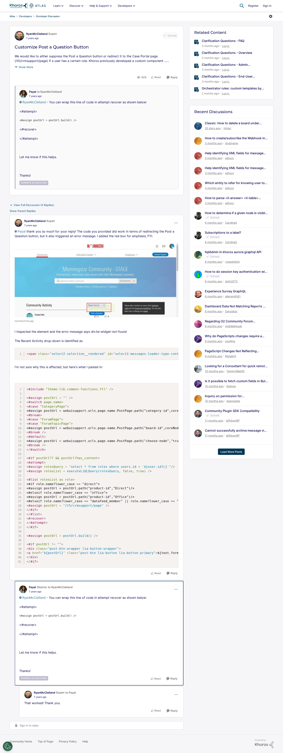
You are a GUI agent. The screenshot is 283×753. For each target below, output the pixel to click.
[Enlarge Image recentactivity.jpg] (96, 280)
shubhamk (231, 143)
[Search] (241, 5)
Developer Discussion (48, 16)
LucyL (226, 46)
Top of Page (45, 741)
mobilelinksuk (233, 326)
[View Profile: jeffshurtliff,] (198, 414)
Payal (32, 91)
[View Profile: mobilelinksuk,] (198, 324)
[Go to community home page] (28, 6)
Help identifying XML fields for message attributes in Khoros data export (234, 153)
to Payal (70, 692)
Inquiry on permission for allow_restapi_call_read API (225, 396)
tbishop (231, 386)
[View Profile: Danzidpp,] (198, 309)
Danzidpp (231, 311)
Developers (25, 16)
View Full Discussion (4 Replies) (34, 205)
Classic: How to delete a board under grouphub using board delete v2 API (232, 123)
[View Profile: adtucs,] (198, 156)
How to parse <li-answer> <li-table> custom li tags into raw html (231, 198)
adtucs (229, 158)
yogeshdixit (232, 261)
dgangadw (233, 401)
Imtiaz (227, 128)
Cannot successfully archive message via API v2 (235, 431)
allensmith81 (233, 296)
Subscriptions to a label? (223, 232)
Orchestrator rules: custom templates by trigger (231, 88)
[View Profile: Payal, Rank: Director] (23, 589)
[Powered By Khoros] (264, 743)
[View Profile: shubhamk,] (198, 141)
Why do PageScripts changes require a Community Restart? (233, 336)
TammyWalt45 (235, 371)
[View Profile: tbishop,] (198, 384)
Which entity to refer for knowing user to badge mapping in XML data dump (235, 183)
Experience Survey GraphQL (225, 291)
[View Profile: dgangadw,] (198, 399)
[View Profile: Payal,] (23, 94)
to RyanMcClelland (49, 91)
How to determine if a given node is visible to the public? (236, 213)
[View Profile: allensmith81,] (198, 294)
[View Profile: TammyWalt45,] (198, 369)
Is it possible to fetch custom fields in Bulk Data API (236, 381)
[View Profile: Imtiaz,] (198, 126)
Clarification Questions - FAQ (223, 41)
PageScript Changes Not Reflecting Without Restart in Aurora (231, 351)
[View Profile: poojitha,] (198, 339)
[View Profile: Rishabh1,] (198, 354)
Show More (26, 67)
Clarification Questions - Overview (227, 53)
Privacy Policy (68, 741)
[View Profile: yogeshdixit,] (198, 255)
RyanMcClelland (37, 33)
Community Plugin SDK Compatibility (232, 411)
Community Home (21, 741)
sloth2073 (231, 281)
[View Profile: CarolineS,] (198, 216)
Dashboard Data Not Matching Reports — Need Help (235, 306)
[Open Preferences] (8, 746)
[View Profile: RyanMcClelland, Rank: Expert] (19, 36)
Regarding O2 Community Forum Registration (229, 321)
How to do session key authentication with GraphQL (236, 272)
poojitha (230, 341)
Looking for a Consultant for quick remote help (236, 366)
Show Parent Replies (23, 211)
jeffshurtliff (232, 420)
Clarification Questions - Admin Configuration (225, 65)
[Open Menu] (270, 16)
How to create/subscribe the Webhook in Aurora (235, 138)
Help (85, 741)
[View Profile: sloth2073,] (198, 274)
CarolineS (231, 222)
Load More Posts (231, 451)
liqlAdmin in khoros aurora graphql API (233, 252)
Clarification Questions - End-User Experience (227, 76)
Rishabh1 (230, 356)
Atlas (12, 16)
